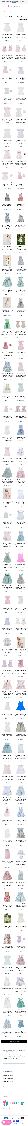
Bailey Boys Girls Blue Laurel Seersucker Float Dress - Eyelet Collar (7, 481)
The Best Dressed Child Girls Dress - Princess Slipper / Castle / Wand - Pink (20, 694)
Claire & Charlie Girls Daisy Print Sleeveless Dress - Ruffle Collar (7, 842)
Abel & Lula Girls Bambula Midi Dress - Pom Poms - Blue (7, 205)
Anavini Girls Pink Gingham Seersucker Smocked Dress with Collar (7, 609)
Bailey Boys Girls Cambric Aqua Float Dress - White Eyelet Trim (7, 757)
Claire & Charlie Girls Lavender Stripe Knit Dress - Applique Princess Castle (20, 948)
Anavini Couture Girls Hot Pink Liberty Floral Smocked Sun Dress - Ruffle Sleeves (7, 354)
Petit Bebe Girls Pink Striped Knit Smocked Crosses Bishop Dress (7, 142)
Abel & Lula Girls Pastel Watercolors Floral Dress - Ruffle (20, 651)
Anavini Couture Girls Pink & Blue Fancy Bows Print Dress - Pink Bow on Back (20, 630)
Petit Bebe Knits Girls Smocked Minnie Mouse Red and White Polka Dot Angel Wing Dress (7, 164)
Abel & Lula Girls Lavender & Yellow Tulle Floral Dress (7, 396)
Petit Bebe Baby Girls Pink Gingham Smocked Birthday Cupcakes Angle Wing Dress (7, 79)
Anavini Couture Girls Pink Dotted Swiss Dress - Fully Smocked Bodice (7, 460)
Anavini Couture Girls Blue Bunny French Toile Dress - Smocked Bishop (20, 608)
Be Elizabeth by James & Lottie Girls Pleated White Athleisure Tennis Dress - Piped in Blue (20, 757)
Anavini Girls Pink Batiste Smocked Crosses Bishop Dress (7, 99)
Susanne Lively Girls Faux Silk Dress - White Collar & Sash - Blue (21, 1032)
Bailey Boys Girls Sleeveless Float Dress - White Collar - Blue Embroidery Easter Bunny (20, 800)
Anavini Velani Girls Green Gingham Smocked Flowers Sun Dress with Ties (7, 524)
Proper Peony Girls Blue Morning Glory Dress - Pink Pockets (20, 884)
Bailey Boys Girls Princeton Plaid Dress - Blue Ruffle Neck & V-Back (20, 588)
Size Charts (5, 1096)
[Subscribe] (23, 1065)
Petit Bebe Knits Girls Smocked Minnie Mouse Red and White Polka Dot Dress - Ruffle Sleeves (20, 164)
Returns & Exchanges (8, 1078)
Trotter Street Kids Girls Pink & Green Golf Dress (7, 862)
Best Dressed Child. (13, 1123)
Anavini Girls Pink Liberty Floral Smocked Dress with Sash (20, 417)
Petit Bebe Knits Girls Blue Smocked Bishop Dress (21, 142)
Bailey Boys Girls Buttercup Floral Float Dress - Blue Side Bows (20, 735)
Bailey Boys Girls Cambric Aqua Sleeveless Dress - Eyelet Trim (20, 545)
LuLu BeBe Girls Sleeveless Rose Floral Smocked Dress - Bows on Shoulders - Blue (7, 1033)
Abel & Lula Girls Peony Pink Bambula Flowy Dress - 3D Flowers (7, 502)
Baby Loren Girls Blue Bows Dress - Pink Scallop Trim (21, 778)
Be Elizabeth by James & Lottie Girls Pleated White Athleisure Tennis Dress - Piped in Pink (20, 503)
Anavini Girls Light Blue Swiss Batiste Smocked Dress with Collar (20, 78)
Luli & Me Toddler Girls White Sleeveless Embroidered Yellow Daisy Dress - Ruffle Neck (7, 1012)
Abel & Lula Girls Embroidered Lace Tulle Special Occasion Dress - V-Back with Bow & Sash (7, 248)
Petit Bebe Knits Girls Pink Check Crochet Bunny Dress (7, 184)
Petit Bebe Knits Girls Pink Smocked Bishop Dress (7, 121)
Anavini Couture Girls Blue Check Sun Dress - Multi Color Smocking (7, 630)
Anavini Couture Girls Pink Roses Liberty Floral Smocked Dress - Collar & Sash (20, 333)
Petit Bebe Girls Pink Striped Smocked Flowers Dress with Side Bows (20, 58)
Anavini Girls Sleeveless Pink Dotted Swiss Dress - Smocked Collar (7, 714)
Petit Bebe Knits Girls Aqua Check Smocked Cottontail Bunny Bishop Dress (7, 969)
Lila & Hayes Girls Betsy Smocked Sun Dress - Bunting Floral (20, 969)
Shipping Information (8, 1075)
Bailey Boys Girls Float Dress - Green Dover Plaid (7, 587)
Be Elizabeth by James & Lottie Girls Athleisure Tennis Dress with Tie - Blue (20, 715)
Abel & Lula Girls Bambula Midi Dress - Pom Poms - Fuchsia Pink (21, 206)
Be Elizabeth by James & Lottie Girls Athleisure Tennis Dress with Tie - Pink (20, 567)
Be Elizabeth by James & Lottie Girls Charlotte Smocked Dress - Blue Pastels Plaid (20, 821)
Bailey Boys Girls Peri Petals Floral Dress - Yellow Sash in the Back (20, 290)
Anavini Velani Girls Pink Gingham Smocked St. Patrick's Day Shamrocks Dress (20, 673)
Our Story (5, 1090)
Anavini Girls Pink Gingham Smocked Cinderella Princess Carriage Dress (7, 418)
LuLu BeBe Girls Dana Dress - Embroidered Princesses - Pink (7, 545)
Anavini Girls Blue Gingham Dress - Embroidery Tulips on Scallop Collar (21, 524)
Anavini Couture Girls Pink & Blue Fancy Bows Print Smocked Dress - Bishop (7, 439)
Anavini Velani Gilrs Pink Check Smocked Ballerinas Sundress (20, 184)
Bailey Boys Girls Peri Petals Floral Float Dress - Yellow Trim (7, 290)
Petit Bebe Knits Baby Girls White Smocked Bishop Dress (21, 99)
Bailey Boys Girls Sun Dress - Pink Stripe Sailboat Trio (21, 481)
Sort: (7, 16)
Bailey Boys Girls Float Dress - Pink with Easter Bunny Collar (7, 693)
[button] (2, 6)
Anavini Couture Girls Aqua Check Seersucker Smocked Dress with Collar (20, 397)
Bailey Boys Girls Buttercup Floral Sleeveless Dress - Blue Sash (20, 312)
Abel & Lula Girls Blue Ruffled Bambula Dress (20, 226)
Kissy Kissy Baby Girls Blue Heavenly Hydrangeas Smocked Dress (21, 863)
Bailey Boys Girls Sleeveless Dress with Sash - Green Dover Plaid (7, 333)
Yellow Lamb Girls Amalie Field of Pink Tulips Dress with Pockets (7, 906)
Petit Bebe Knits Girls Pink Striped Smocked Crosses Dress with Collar (21, 121)
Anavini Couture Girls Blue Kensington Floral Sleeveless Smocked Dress (21, 270)
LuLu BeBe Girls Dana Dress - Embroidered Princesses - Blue (7, 799)
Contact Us (5, 1093)
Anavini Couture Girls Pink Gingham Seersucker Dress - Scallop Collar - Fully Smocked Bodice (21, 355)
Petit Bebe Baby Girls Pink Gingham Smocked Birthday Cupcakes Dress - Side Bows (7, 58)
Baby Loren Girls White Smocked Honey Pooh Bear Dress (7, 651)
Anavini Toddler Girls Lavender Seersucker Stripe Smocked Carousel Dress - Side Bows (7, 673)
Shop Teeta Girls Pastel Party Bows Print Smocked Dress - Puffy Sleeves (20, 991)
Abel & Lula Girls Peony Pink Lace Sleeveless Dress (7, 311)
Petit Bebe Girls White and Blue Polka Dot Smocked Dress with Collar (21, 36)
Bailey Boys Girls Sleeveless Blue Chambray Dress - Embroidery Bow (21, 439)
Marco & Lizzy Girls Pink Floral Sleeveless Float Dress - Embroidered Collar (7, 885)
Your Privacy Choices (8, 1081)
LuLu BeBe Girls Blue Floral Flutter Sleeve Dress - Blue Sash (21, 842)
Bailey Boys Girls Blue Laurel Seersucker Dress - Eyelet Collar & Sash (7, 566)
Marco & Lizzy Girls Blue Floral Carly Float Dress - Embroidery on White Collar (20, 906)
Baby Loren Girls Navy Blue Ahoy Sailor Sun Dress (21, 460)
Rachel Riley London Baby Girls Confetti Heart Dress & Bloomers (7, 948)
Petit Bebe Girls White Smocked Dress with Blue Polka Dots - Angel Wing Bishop (7, 36)
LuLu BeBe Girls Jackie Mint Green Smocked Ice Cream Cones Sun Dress (20, 1011)
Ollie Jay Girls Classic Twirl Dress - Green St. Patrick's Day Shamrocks (7, 926)
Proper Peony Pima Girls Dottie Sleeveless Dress (7, 989)
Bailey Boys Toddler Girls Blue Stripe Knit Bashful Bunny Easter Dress (7, 375)
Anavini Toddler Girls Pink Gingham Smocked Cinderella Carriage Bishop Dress (20, 376)
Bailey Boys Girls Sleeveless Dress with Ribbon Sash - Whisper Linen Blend (7, 821)
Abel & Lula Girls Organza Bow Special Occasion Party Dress (21, 248)
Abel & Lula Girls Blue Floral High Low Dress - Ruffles (7, 227)
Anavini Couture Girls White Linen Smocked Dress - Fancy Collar (7, 735)
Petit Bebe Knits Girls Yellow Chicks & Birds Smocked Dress (21, 926)
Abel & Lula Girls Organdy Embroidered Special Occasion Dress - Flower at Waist (7, 270)
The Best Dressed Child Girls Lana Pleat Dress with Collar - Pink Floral (7, 778)
